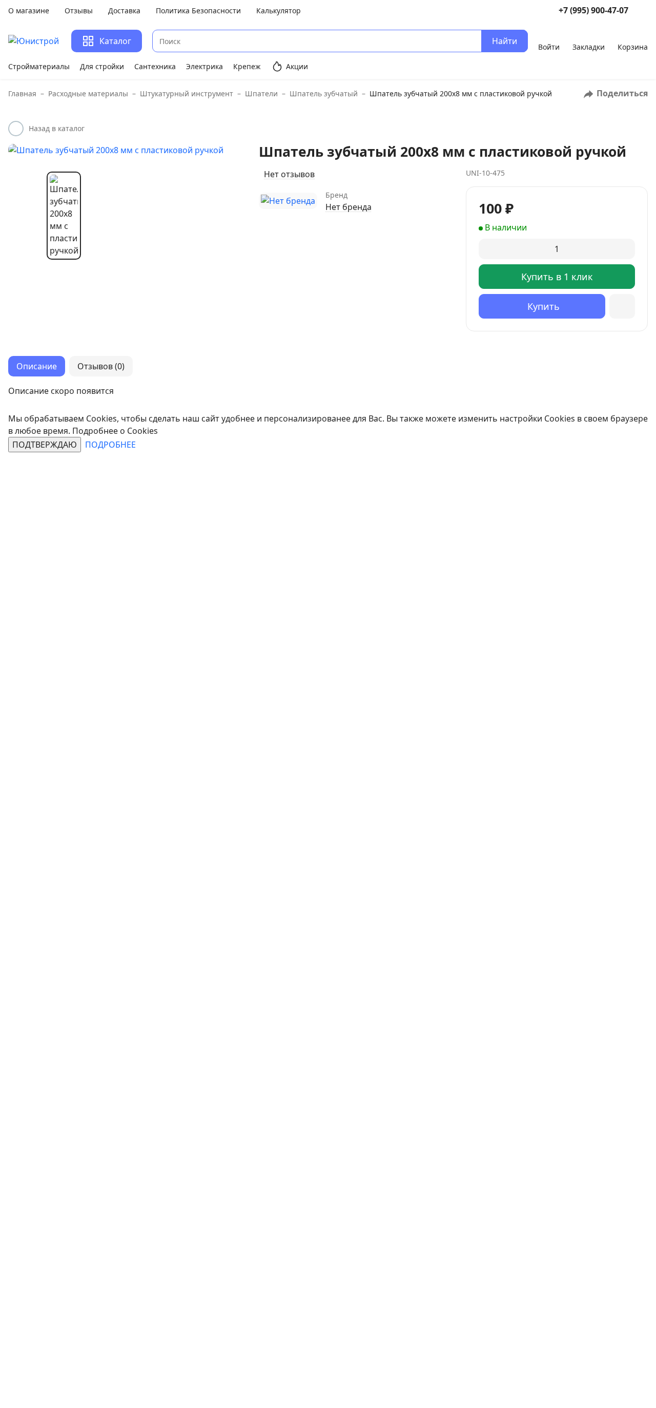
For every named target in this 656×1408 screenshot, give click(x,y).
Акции (297, 66)
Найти (504, 41)
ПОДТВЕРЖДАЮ (44, 444)
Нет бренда (348, 207)
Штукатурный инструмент (190, 93)
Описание (36, 366)
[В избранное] (622, 306)
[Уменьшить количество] (488, 249)
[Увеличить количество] (626, 249)
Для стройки (102, 66)
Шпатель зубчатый (327, 93)
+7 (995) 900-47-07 (593, 10)
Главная (26, 93)
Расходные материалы (92, 93)
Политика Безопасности (198, 10)
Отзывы (79, 10)
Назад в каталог (57, 128)
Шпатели (265, 93)
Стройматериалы (39, 66)
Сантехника (155, 66)
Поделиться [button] (621, 93)
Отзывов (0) (101, 366)
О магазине (28, 10)
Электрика (204, 66)
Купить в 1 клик (557, 276)
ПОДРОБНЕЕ (110, 444)
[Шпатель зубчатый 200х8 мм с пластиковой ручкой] (123, 150)
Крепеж (247, 66)
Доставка (124, 10)
